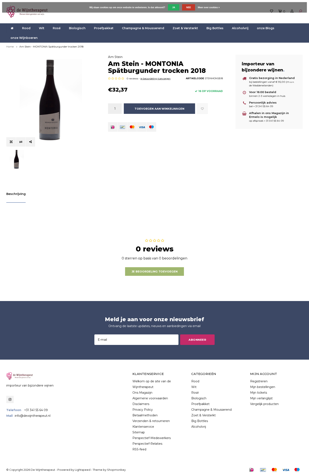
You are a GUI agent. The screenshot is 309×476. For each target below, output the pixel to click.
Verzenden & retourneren (151, 421)
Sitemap (138, 432)
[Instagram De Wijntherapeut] (10, 399)
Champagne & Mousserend (143, 28)
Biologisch (77, 28)
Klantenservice (143, 427)
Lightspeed (82, 469)
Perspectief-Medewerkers (151, 438)
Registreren (259, 381)
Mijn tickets (258, 392)
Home (10, 46)
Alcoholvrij (240, 28)
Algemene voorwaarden (150, 398)
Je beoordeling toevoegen (155, 271)
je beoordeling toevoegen (155, 78)
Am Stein (115, 57)
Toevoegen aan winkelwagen (159, 108)
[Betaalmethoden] (113, 127)
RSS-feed (139, 449)
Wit (41, 28)
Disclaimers (140, 404)
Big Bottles (214, 28)
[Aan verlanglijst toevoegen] (202, 108)
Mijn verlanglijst (261, 398)
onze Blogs (265, 28)
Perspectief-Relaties (147, 444)
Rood (26, 28)
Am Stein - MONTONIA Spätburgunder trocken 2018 (51, 46)
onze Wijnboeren (24, 38)
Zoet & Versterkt (185, 28)
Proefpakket (104, 28)
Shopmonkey (116, 469)
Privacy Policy (142, 410)
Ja (173, 7)
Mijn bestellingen (262, 387)
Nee (188, 7)
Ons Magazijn (142, 392)
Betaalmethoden (145, 415)
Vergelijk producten (264, 404)
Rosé (57, 28)
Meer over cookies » (209, 7)
